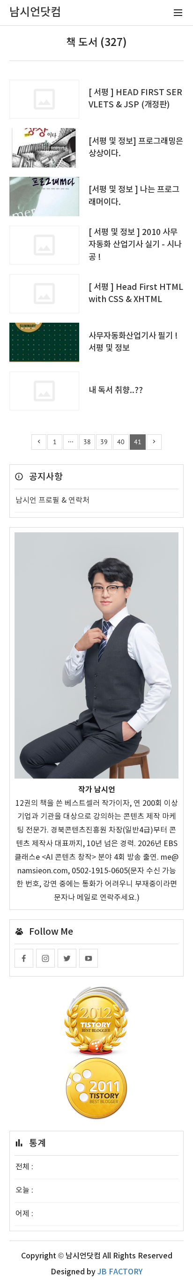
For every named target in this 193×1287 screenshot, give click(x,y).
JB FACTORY (119, 1272)
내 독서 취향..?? (116, 390)
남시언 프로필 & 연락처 (52, 500)
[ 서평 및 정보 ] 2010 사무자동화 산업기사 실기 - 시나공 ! (135, 244)
